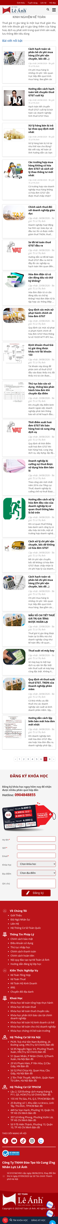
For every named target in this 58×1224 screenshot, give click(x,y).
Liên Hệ (15, 923)
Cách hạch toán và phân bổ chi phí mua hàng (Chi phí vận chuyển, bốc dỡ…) (40, 53)
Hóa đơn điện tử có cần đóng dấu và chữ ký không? (40, 278)
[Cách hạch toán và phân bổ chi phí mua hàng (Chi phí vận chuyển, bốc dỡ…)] (14, 67)
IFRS (13, 987)
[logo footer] (23, 1205)
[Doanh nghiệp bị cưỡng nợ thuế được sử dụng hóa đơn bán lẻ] (14, 466)
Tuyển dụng (32, 2)
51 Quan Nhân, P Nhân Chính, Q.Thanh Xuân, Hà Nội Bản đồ (32, 1057)
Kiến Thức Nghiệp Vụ (24, 970)
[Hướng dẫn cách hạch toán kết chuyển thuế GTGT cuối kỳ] (14, 107)
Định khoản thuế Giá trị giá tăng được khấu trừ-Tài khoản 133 (40, 349)
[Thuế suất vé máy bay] (14, 657)
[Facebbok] (5, 1141)
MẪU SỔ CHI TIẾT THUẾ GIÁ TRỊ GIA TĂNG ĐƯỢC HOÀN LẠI (41, 618)
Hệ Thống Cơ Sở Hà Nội (25, 1037)
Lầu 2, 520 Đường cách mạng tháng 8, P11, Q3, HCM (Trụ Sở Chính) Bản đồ (31, 1093)
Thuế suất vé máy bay (41, 650)
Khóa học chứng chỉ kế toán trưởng (30, 1030)
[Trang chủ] (14, 10)
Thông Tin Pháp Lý (22, 934)
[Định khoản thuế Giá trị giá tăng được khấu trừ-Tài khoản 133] (14, 353)
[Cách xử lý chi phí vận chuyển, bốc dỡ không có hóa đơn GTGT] (14, 546)
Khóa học (6, 864)
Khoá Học (16, 998)
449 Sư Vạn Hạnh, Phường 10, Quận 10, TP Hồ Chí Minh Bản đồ (32, 1111)
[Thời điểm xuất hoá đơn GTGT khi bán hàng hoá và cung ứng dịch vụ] (14, 427)
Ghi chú (6, 883)
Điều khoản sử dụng (22, 943)
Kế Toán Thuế (18, 979)
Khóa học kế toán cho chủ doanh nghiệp (33, 1026)
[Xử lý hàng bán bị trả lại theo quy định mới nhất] (14, 144)
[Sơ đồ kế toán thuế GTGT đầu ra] (14, 247)
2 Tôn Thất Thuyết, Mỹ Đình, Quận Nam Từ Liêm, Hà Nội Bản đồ (32, 1079)
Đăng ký (38, 893)
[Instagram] (32, 1141)
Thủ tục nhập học (20, 947)
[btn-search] (48, 9)
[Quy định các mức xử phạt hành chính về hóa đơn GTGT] (14, 315)
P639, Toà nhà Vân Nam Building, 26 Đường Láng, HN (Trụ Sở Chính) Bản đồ (32, 1043)
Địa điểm (6, 873)
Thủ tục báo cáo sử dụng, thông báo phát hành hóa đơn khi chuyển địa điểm (41, 388)
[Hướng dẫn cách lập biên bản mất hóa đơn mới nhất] (14, 728)
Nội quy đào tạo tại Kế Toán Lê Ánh (30, 959)
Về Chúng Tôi (18, 911)
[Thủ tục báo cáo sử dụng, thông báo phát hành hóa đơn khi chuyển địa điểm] (14, 392)
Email (5, 856)
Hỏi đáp (52, 2)
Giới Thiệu (16, 915)
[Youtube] (14, 1141)
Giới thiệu (21, 2)
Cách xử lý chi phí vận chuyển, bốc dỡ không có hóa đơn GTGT (41, 545)
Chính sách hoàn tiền (22, 955)
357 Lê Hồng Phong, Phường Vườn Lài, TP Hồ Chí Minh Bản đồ (32, 1119)
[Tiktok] (23, 1141)
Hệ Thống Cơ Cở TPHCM (25, 1087)
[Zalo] (41, 1141)
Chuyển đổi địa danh (22, 991)
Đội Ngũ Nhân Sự (20, 919)
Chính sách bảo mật (22, 939)
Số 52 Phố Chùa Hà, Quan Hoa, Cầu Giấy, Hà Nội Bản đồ (30, 1072)
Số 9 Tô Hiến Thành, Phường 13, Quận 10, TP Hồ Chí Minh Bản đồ (32, 1126)
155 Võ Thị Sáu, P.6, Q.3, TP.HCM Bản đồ (32, 1098)
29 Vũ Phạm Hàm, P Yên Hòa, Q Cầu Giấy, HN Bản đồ (30, 1065)
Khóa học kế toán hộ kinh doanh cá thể (32, 1022)
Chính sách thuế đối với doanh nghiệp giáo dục (41, 210)
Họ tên (6, 839)
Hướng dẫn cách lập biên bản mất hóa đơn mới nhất (41, 721)
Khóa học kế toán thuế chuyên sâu (30, 1011)
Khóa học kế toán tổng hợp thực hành (32, 1002)
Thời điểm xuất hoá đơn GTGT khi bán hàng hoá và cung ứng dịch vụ (41, 427)
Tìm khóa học (20, 1220)
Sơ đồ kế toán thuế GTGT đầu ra (39, 244)
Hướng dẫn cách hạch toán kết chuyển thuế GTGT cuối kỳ (41, 92)
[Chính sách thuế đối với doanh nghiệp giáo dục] (14, 212)
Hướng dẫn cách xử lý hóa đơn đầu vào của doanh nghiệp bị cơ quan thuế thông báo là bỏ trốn (41, 506)
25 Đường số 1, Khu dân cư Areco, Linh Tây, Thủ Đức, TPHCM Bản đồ (32, 1104)
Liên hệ (43, 2)
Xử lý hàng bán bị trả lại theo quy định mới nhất (41, 129)
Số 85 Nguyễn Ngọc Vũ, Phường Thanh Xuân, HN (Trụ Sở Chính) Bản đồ (32, 1050)
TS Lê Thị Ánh (33, 66)
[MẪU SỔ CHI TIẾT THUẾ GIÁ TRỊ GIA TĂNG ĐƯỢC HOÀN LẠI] (14, 620)
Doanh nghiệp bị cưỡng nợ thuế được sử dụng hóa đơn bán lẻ (41, 465)
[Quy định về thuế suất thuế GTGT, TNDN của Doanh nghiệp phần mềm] (14, 684)
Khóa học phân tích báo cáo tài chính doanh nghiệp (31, 1017)
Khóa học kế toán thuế (23, 1007)
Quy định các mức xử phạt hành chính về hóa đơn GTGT (41, 313)
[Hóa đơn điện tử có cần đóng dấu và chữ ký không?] (14, 280)
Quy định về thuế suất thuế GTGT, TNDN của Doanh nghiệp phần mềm (41, 684)
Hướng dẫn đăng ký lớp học (26, 964)
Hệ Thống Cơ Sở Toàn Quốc (26, 928)
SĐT (4, 848)
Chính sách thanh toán (23, 951)
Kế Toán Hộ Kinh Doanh (24, 983)
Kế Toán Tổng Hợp (21, 975)
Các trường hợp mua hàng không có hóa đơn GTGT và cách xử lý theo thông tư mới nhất (40, 169)
